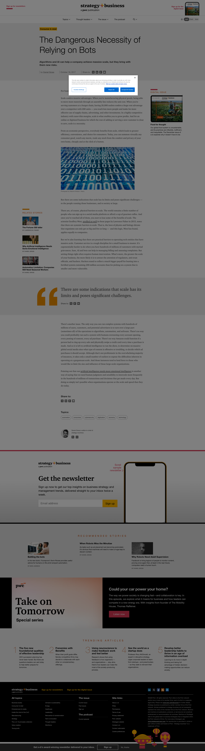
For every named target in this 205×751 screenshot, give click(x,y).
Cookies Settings (79, 89)
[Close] (135, 77)
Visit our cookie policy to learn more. (116, 84)
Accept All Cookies (127, 89)
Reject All (111, 89)
